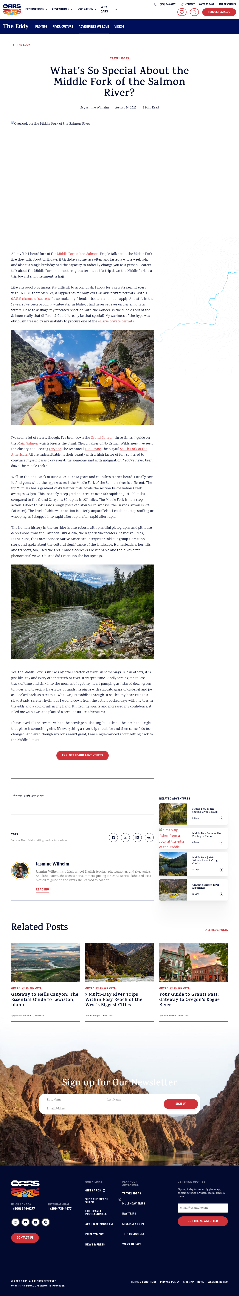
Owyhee (55, 449)
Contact (190, 4)
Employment (94, 1234)
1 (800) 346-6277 (166, 4)
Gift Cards (93, 1190)
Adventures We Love (94, 27)
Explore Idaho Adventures (82, 755)
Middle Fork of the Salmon (77, 254)
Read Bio (42, 889)
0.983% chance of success (30, 299)
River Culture (62, 27)
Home (200, 1282)
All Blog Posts (216, 930)
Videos (119, 27)
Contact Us (25, 1238)
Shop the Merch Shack (96, 1201)
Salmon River (19, 840)
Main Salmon (27, 443)
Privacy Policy (170, 1282)
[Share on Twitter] (125, 837)
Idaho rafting (36, 840)
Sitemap (188, 1282)
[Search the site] (194, 12)
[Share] (149, 837)
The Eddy (16, 27)
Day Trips (129, 1213)
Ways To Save (206, 4)
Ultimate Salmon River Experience (205, 886)
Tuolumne (93, 449)
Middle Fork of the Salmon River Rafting (205, 810)
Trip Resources (227, 4)
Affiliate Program (99, 1224)
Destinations (34, 9)
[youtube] (25, 1222)
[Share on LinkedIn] (137, 837)
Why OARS (104, 9)
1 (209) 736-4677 (60, 1209)
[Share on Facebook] (113, 837)
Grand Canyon (102, 438)
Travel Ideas (119, 58)
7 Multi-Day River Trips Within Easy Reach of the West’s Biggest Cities (113, 1000)
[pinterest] (45, 1222)
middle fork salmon (56, 840)
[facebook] (35, 1222)
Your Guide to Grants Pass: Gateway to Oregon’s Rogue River (189, 1000)
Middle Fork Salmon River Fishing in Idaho (207, 835)
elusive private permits (116, 321)
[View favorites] (182, 12)
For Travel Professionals (96, 1213)
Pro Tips (41, 27)
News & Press (95, 1244)
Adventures (60, 9)
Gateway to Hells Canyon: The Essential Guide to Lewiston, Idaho (44, 1000)
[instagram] (15, 1222)
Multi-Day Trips (133, 1203)
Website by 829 (218, 1282)
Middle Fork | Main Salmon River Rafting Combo (205, 861)
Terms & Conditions (144, 1282)
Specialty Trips (133, 1224)
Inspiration (85, 9)
